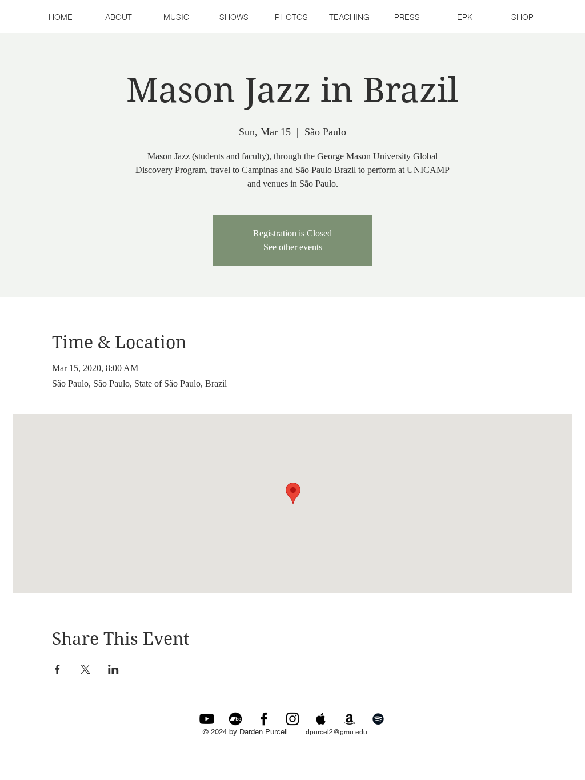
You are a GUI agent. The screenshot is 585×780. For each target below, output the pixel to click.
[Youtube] (206, 718)
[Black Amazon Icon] (349, 718)
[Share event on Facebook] (57, 669)
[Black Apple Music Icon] (321, 718)
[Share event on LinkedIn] (113, 669)
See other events (292, 247)
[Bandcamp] (235, 718)
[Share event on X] (85, 669)
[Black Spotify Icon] (378, 718)
